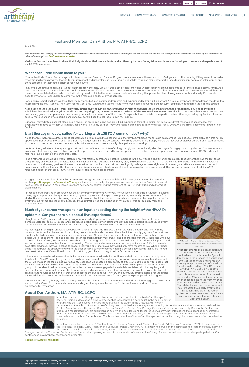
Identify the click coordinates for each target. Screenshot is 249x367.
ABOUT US (125, 15)
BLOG (168, 3)
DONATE (177, 3)
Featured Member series (62, 56)
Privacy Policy (107, 361)
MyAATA (188, 3)
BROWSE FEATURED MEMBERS (42, 340)
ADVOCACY (214, 15)
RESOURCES (231, 15)
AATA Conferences (129, 3)
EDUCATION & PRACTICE (173, 15)
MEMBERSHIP (197, 15)
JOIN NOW (201, 3)
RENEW (220, 3)
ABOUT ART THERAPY (145, 15)
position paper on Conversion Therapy (56, 182)
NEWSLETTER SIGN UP (152, 3)
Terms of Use (93, 361)
